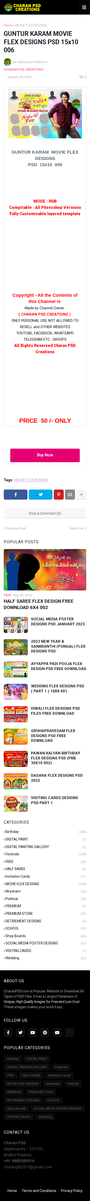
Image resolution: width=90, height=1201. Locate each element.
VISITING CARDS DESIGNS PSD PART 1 (54, 800)
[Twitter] (40, 495)
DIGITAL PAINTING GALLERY (46, 847)
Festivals (46, 854)
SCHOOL (46, 928)
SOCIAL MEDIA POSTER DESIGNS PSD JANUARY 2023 (58, 621)
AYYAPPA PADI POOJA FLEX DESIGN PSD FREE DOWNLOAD (58, 666)
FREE (46, 862)
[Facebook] (16, 495)
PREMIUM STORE (46, 914)
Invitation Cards (46, 876)
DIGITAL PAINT (46, 839)
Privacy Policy (71, 1191)
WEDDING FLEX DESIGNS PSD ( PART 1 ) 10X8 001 (57, 688)
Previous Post (16, 528)
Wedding (46, 958)
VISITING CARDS (46, 951)
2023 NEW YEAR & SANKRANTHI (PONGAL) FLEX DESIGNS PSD (58, 646)
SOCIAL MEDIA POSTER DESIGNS (46, 943)
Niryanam (46, 891)
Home (8, 25)
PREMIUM (46, 906)
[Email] (70, 495)
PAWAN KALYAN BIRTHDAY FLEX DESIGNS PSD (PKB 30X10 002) (55, 758)
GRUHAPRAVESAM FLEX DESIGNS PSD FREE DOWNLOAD (53, 736)
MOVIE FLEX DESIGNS (31, 25)
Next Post (77, 528)
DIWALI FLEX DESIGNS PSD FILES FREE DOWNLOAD (55, 711)
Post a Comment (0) (45, 513)
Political (46, 899)
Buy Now (45, 455)
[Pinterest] (59, 495)
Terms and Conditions (39, 1191)
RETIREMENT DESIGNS (46, 921)
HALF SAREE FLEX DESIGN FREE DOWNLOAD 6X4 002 (39, 604)
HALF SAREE (46, 869)
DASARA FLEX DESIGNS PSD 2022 (57, 778)
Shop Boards (46, 936)
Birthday (46, 832)
